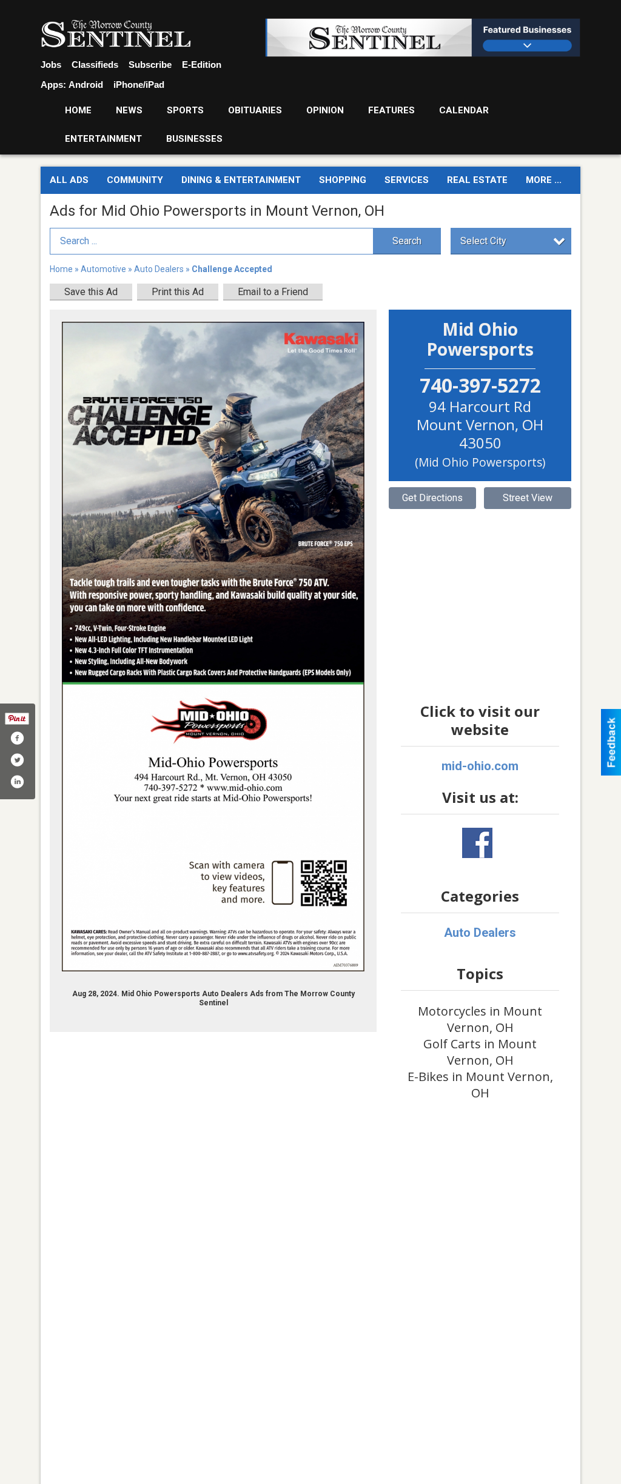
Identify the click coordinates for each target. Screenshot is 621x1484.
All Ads (69, 180)
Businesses (194, 138)
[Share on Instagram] (17, 781)
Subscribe (150, 64)
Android (86, 84)
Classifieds (95, 64)
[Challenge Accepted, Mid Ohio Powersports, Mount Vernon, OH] (213, 647)
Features (391, 110)
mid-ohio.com (480, 766)
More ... (544, 180)
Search (406, 241)
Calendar (464, 110)
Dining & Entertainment (241, 180)
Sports (185, 110)
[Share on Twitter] (17, 759)
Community (135, 180)
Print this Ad (178, 292)
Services (406, 180)
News (129, 110)
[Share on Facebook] (17, 738)
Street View (527, 498)
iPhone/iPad (138, 84)
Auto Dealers (159, 269)
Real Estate (477, 180)
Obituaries (255, 110)
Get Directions (432, 498)
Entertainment (103, 138)
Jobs (51, 64)
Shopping (342, 180)
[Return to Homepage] (116, 33)
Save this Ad (91, 292)
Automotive (103, 269)
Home (78, 110)
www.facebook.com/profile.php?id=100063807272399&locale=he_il (477, 843)
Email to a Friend (273, 292)
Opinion (325, 110)
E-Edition (201, 64)
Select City (483, 241)
